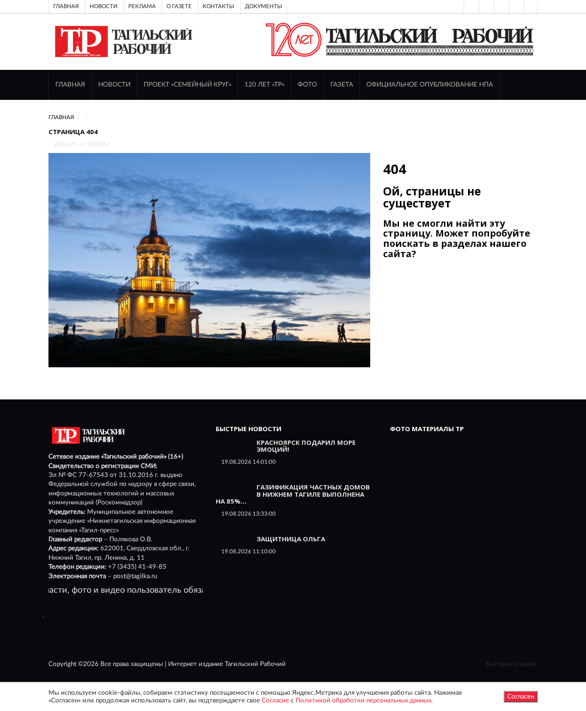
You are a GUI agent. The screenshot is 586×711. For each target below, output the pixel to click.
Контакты (218, 6)
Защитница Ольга (291, 538)
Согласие (275, 700)
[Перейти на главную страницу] (122, 41)
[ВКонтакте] (500, 6)
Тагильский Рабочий (255, 664)
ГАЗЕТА (341, 84)
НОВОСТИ (114, 84)
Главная (66, 6)
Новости (104, 6)
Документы (263, 6)
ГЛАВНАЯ (70, 84)
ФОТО (307, 84)
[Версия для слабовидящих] (470, 6)
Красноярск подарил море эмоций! (306, 446)
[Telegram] (515, 6)
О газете (179, 6)
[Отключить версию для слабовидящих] (485, 6)
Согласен (520, 696)
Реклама (142, 6)
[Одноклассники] (530, 6)
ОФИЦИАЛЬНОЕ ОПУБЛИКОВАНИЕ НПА (429, 84)
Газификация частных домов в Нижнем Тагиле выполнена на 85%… (293, 494)
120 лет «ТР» (264, 84)
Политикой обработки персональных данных (363, 700)
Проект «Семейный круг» (187, 84)
